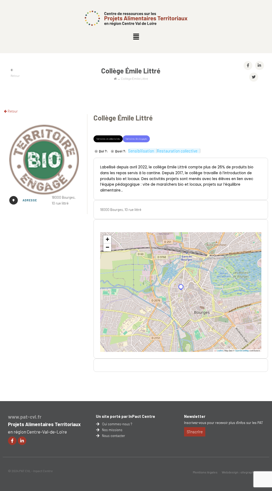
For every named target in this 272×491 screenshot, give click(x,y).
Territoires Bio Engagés (136, 139)
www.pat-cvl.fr (24, 417)
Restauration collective (177, 150)
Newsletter (194, 416)
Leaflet (219, 350)
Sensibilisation (141, 150)
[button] (136, 36)
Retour (12, 111)
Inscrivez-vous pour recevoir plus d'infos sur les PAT (223, 423)
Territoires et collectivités (108, 139)
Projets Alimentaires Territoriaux (44, 424)
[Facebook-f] (12, 440)
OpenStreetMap (242, 350)
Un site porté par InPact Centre (125, 416)
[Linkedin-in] (22, 440)
